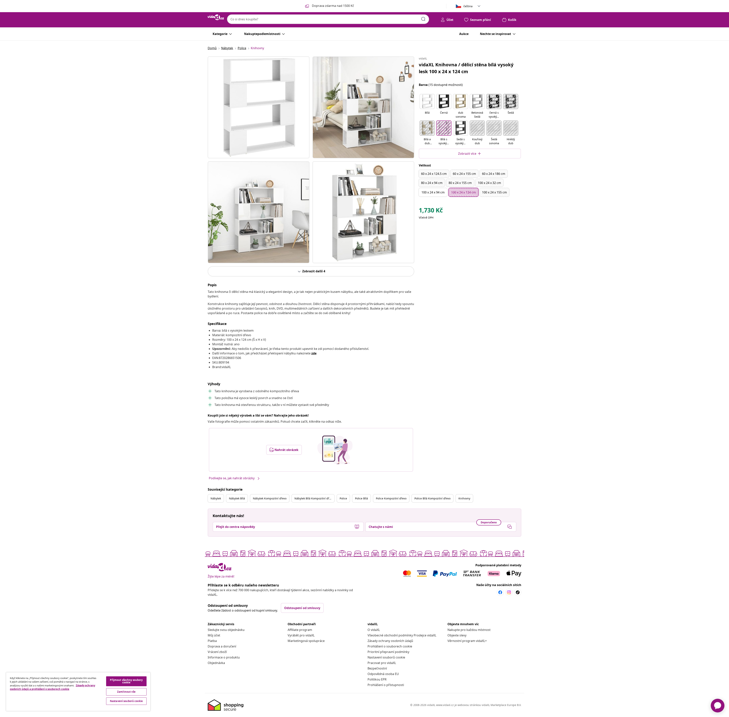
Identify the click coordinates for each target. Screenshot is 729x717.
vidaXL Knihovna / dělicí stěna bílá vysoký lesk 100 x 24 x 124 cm (466, 67)
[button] (427, 106)
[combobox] (328, 19)
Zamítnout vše (126, 691)
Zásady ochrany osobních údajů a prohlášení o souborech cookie (52, 687)
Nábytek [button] (216, 498)
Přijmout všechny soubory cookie (126, 681)
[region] (78, 691)
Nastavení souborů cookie (386, 657)
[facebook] (500, 592)
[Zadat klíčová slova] (423, 19)
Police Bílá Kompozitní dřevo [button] (432, 498)
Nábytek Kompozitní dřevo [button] (269, 498)
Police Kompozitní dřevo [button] (391, 498)
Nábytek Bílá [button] (237, 498)
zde (313, 353)
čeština (468, 6)
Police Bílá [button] (361, 498)
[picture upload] (335, 450)
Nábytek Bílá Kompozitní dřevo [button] (314, 498)
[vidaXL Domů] (216, 17)
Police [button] (343, 498)
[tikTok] (518, 592)
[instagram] (509, 592)
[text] (431, 211)
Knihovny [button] (464, 498)
